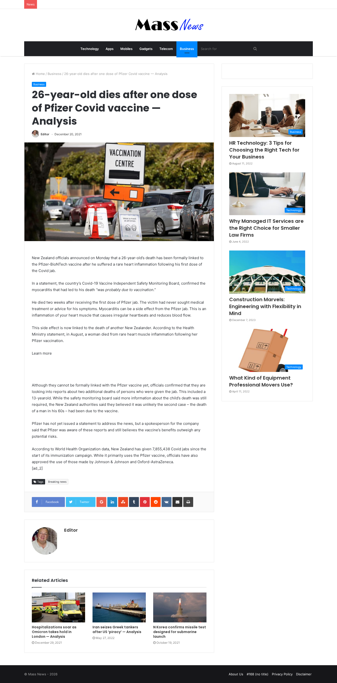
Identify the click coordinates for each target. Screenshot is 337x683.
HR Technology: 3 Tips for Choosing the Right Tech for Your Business (264, 149)
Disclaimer (304, 674)
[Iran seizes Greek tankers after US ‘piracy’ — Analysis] (119, 607)
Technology (89, 49)
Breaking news (57, 481)
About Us (236, 674)
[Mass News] (168, 25)
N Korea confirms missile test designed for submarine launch (179, 632)
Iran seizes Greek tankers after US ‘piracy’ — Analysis (117, 629)
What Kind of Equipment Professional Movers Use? (261, 381)
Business (187, 49)
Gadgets (145, 49)
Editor (45, 134)
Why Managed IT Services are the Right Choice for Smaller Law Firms (266, 228)
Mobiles (126, 49)
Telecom (166, 49)
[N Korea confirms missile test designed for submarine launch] (179, 607)
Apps (109, 49)
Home (40, 74)
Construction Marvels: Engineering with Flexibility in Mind (265, 306)
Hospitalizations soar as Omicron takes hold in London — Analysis (54, 632)
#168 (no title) (257, 674)
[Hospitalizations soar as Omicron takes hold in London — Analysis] (58, 607)
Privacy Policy (282, 674)
